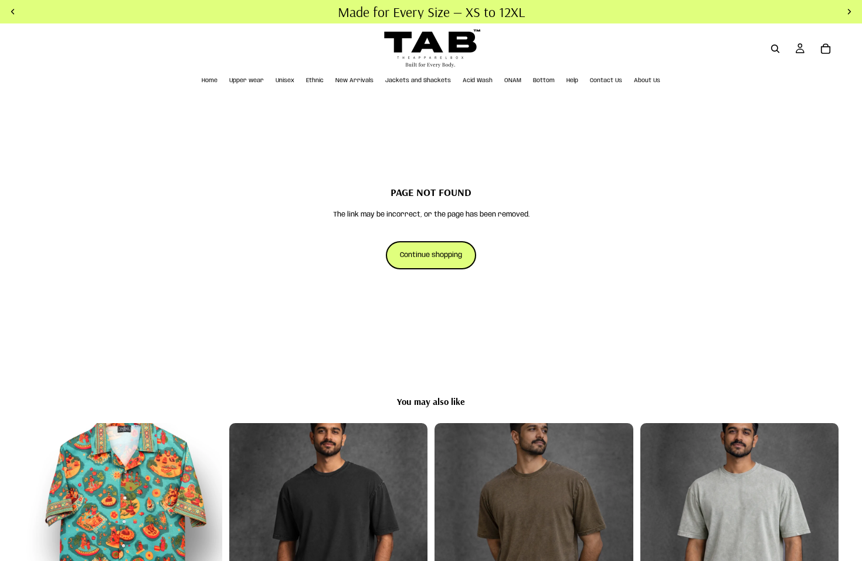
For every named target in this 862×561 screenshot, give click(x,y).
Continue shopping (431, 255)
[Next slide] (204, 523)
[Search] (775, 49)
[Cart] (826, 49)
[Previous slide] (41, 523)
